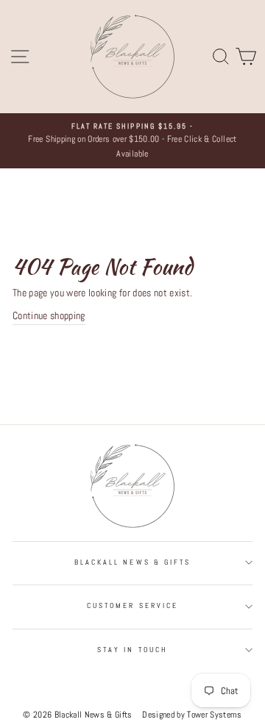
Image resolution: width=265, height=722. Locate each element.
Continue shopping (49, 316)
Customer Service (132, 605)
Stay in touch (132, 649)
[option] (132, 141)
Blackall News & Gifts (132, 562)
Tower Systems (214, 714)
